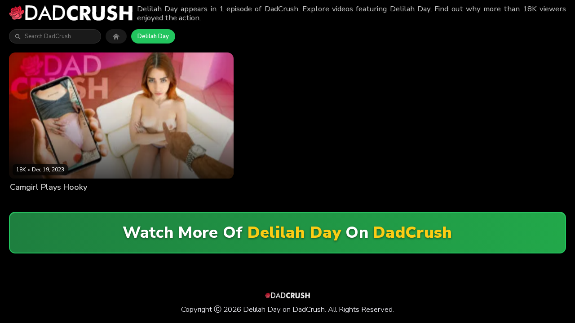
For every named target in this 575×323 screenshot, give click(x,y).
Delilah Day (153, 36)
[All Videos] (116, 36)
